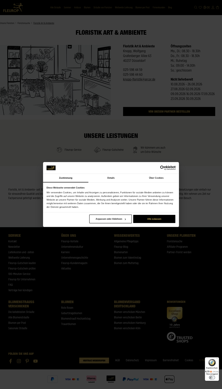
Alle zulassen (154, 219)
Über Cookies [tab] (156, 178)
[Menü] (217, 359)
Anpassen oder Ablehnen (109, 219)
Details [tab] (111, 178)
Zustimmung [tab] (65, 178)
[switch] (212, 377)
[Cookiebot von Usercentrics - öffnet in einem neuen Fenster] (162, 168)
